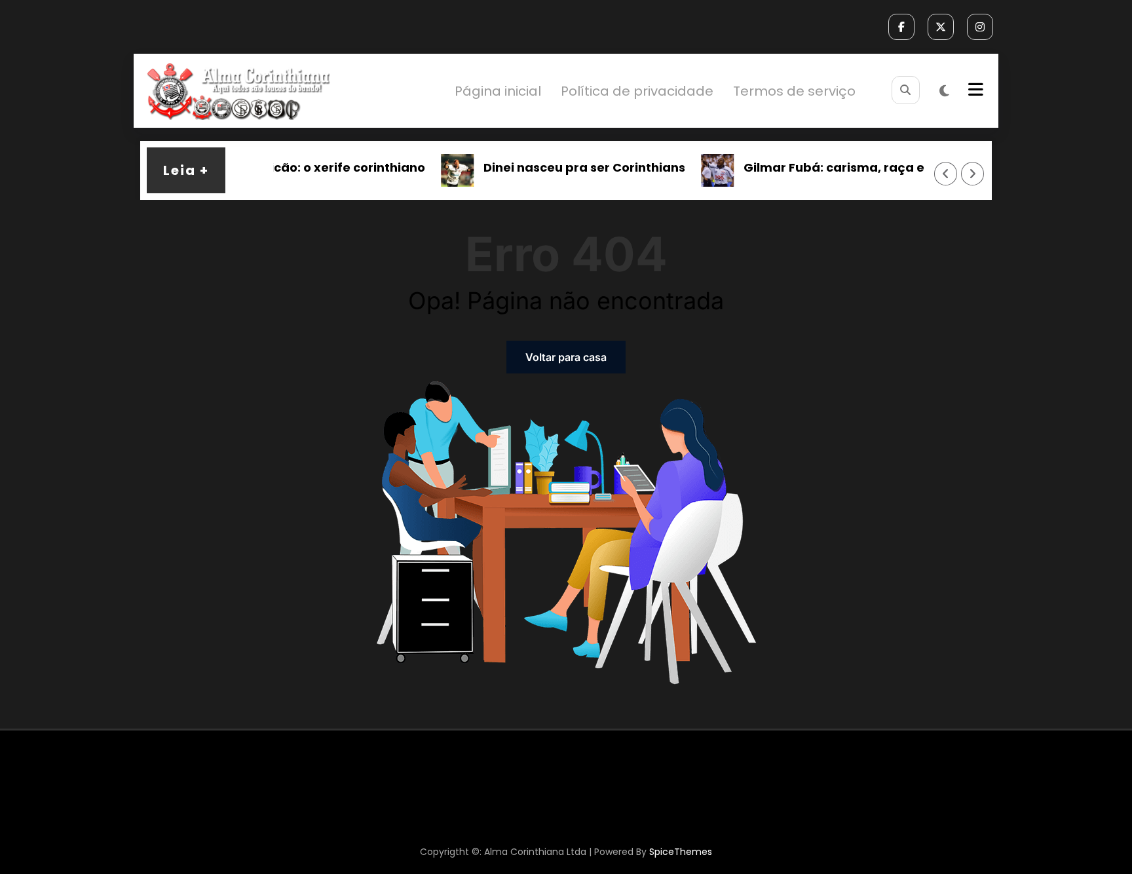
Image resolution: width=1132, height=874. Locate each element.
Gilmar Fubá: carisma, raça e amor (839, 167)
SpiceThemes (680, 851)
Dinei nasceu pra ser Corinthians (571, 167)
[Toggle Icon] (974, 91)
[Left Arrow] (946, 173)
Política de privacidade (637, 91)
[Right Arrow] (973, 173)
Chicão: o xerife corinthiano (326, 167)
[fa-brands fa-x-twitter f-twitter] (941, 27)
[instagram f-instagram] (980, 27)
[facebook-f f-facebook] (901, 27)
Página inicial (498, 91)
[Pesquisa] (906, 90)
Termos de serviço (794, 91)
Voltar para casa (566, 357)
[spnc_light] (944, 91)
